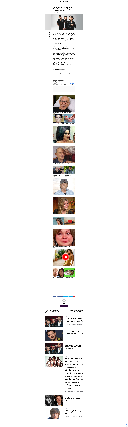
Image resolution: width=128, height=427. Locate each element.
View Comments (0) (63, 306)
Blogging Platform (64, 1)
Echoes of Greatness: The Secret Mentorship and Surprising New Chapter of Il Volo (73, 346)
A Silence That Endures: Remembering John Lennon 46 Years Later (74, 412)
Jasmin (54, 12)
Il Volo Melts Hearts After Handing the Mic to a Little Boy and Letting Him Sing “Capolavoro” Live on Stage (74, 320)
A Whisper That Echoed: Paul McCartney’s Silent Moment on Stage (72, 398)
